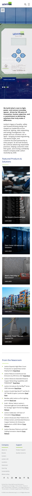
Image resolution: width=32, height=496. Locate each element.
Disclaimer (14, 487)
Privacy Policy (8, 487)
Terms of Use (19, 486)
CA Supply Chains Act (24, 487)
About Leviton (7, 79)
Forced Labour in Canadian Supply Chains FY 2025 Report (15, 489)
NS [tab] (4, 87)
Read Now (16, 371)
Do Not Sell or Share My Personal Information (12, 484)
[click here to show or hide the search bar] (25, 4)
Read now (13, 400)
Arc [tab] (2, 87)
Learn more (8, 190)
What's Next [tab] (7, 87)
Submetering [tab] (6, 87)
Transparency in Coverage (8, 486)
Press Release (16, 415)
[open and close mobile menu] (29, 4)
